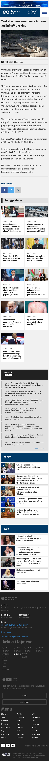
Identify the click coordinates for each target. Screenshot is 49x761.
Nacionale (36, 717)
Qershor (6, 669)
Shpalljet (20, 737)
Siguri (19, 724)
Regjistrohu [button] (25, 702)
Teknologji (36, 734)
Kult (18, 721)
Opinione (20, 717)
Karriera (35, 737)
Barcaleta (35, 731)
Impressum (6, 632)
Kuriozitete (5, 727)
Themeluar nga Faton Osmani (14, 637)
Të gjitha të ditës (39, 449)
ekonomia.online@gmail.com (14, 625)
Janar (5, 654)
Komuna (4, 724)
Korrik (24, 654)
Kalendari (35, 724)
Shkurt (5, 657)
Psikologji (5, 734)
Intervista (20, 734)
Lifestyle (4, 721)
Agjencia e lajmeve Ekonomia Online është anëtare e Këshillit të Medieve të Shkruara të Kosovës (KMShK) (29, 755)
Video (34, 714)
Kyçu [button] (24, 696)
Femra (3, 737)
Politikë (19, 714)
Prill (4, 663)
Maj (4, 666)
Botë (34, 727)
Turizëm (20, 727)
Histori (19, 731)
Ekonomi (4, 714)
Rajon (3, 731)
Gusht (24, 657)
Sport (3, 717)
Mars (5, 660)
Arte (34, 721)
